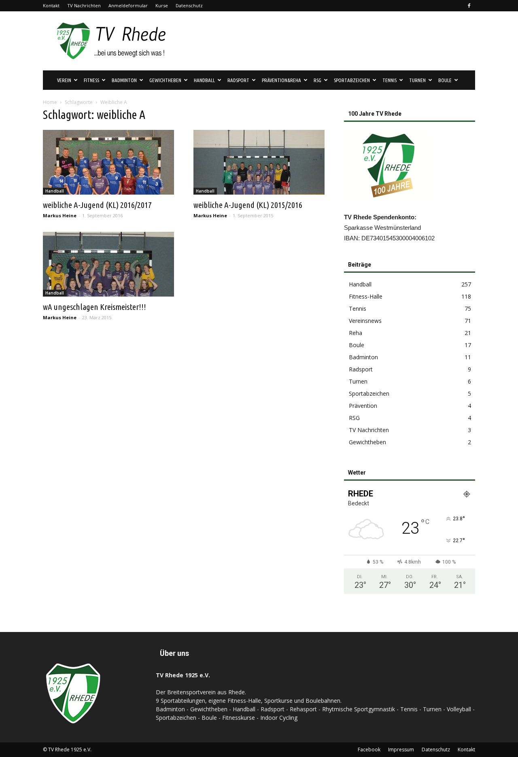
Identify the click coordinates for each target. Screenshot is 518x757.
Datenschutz (189, 5)
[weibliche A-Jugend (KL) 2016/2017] (108, 162)
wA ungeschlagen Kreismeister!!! (94, 307)
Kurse (161, 5)
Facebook (369, 749)
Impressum (401, 749)
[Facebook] (469, 5)
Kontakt (51, 5)
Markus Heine (59, 215)
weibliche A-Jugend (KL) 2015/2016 (247, 205)
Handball (54, 191)
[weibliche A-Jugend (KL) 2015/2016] (259, 162)
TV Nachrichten (84, 5)
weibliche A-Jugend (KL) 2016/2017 (97, 205)
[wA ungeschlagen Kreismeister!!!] (108, 264)
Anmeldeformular (128, 5)
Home (50, 102)
